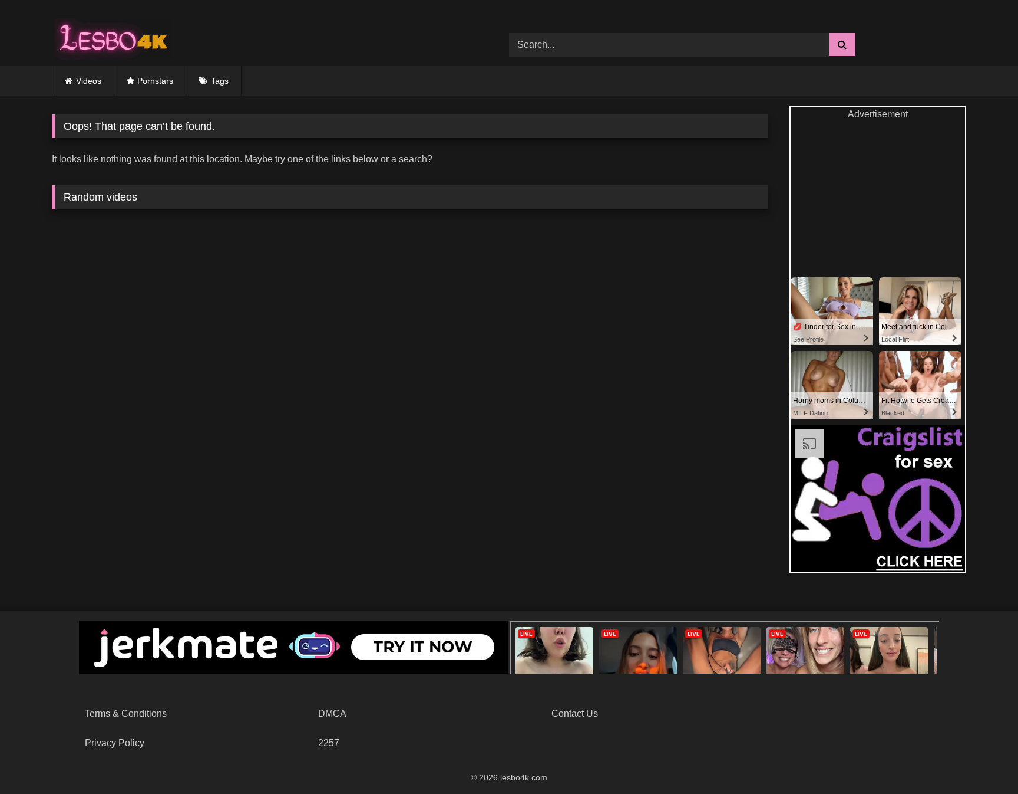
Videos (88, 81)
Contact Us (574, 713)
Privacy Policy (114, 743)
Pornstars (155, 81)
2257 (328, 743)
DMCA (332, 713)
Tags (220, 81)
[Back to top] (981, 758)
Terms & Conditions (126, 713)
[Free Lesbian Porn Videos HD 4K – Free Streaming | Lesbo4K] (111, 36)
